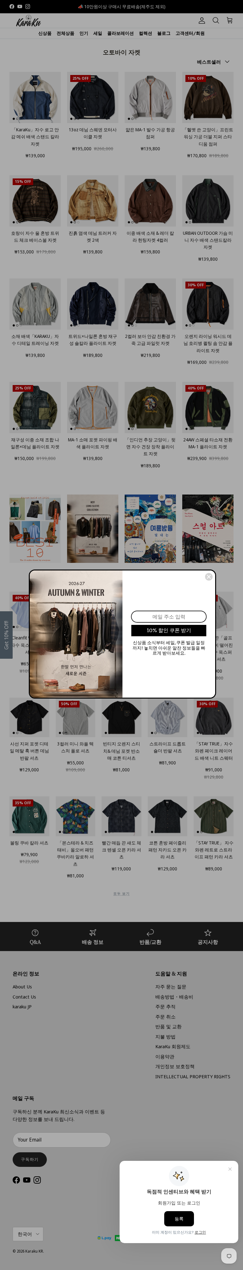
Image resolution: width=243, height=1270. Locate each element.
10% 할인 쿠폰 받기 (169, 630)
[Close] (209, 577)
